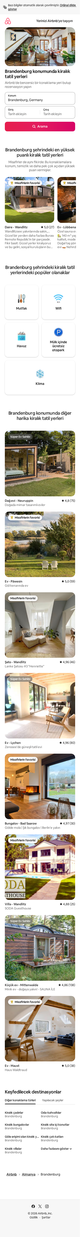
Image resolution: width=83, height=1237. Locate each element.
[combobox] (40, 100)
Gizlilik (34, 1217)
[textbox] (22, 114)
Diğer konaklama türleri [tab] (20, 1100)
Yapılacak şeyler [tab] (52, 1100)
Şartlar (46, 1217)
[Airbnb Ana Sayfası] (8, 21)
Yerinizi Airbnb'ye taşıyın (54, 21)
